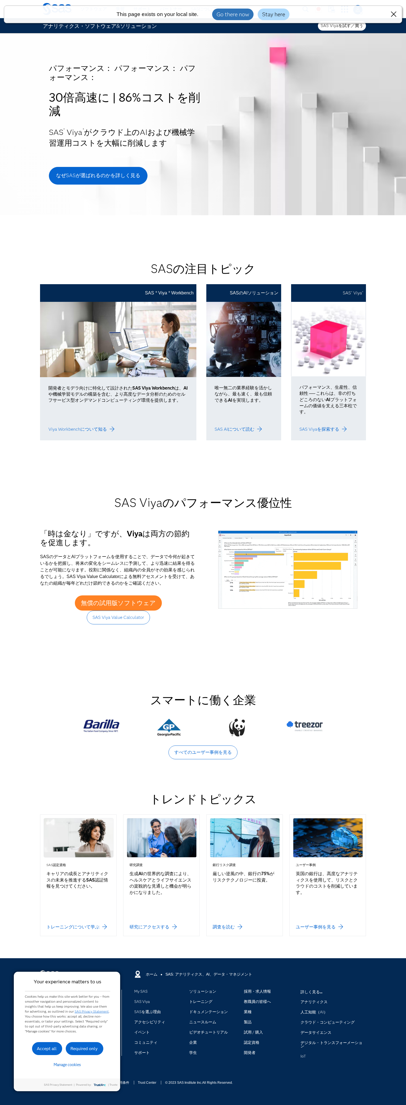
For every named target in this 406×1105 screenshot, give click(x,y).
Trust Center (147, 1083)
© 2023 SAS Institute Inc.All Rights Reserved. (199, 1083)
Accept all (47, 1048)
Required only (84, 1048)
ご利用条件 (121, 1083)
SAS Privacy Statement (92, 1011)
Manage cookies (67, 1064)
